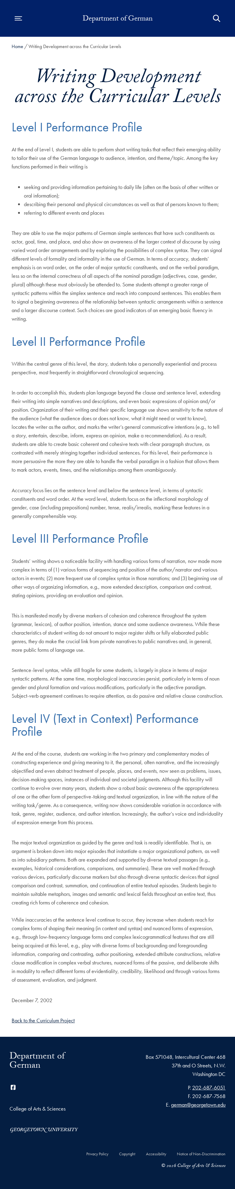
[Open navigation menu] (18, 18)
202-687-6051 (209, 1087)
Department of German (118, 19)
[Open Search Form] (216, 18)
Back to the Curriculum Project (43, 1020)
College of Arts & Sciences (37, 1108)
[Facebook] (13, 1087)
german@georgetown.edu (198, 1104)
